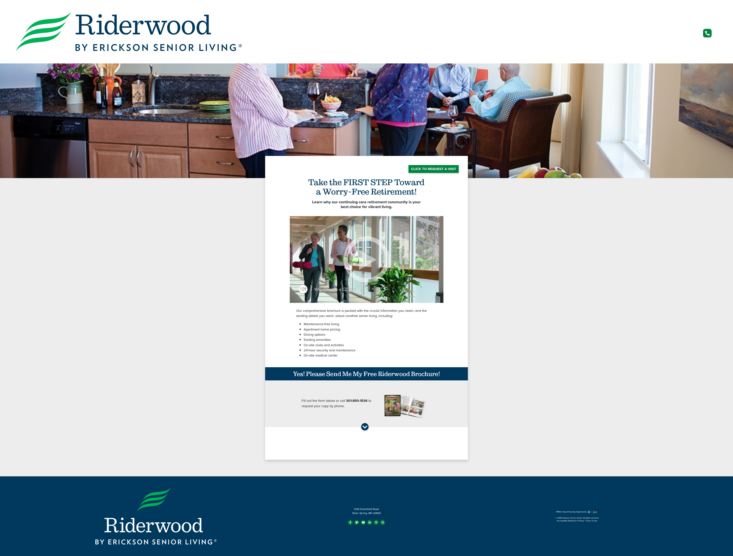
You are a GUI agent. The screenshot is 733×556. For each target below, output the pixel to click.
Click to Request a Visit (433, 169)
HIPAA (558, 512)
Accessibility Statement (567, 521)
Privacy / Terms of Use (587, 521)
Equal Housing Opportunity (575, 512)
